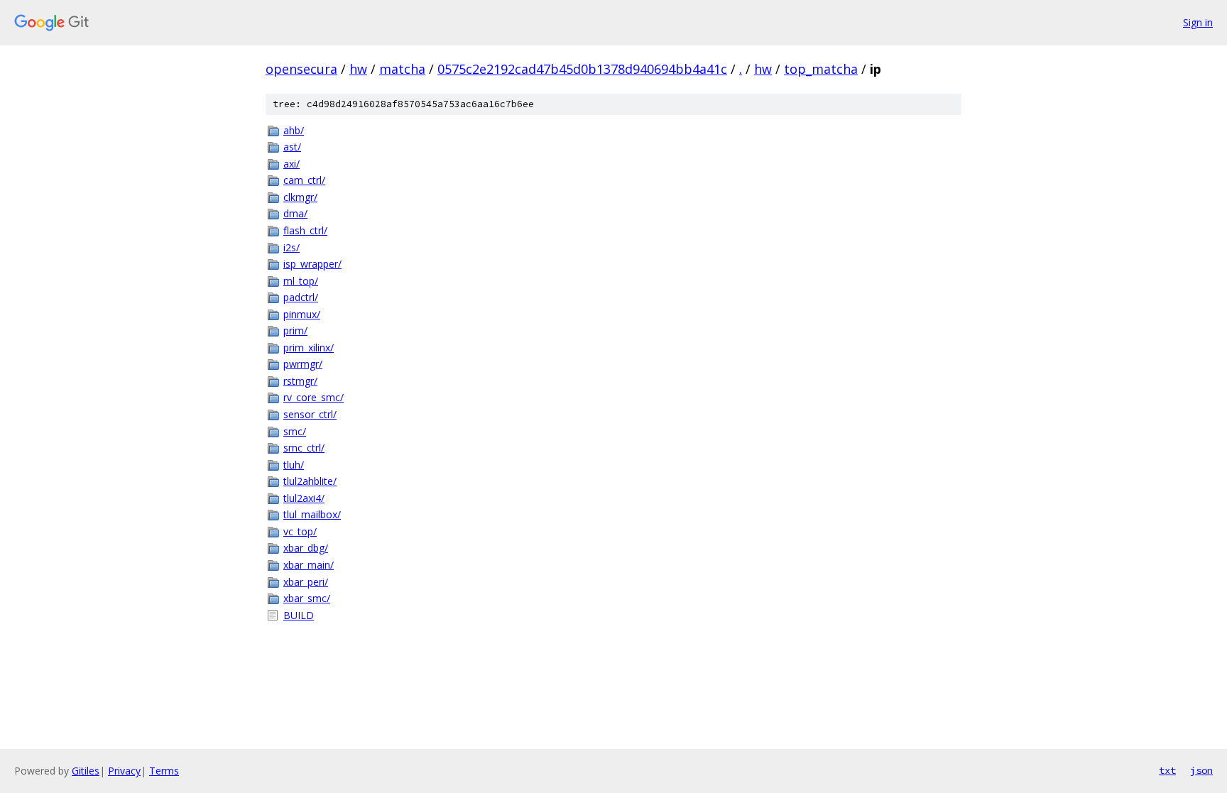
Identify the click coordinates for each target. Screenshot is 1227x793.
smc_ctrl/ (304, 447)
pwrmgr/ (302, 364)
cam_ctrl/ (304, 180)
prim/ (295, 330)
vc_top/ (300, 531)
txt (1167, 770)
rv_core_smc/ (313, 397)
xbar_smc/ (306, 598)
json (1201, 770)
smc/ (294, 431)
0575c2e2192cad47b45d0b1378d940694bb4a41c (582, 68)
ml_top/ (300, 281)
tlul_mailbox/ (312, 514)
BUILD (298, 615)
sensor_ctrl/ (310, 414)
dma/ (295, 213)
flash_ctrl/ (305, 230)
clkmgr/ (300, 197)
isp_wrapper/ (312, 263)
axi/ (291, 163)
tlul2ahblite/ (310, 481)
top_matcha (821, 68)
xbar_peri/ (305, 582)
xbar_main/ (308, 564)
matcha (402, 68)
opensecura (301, 68)
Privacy (124, 770)
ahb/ (293, 130)
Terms (164, 770)
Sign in (1198, 22)
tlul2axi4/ (304, 498)
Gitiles (85, 770)
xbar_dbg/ (305, 547)
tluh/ (293, 464)
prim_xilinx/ (308, 347)
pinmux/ (301, 314)
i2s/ (291, 247)
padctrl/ (300, 297)
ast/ (292, 146)
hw (358, 68)
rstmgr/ (300, 381)
